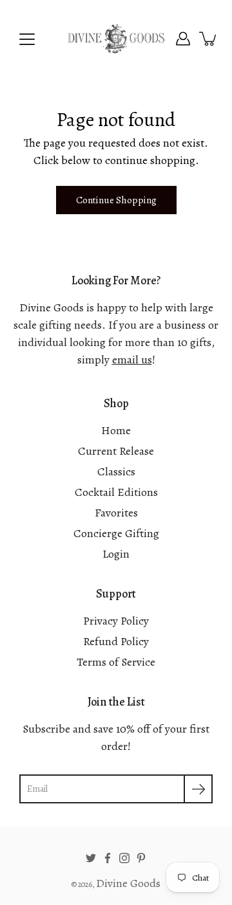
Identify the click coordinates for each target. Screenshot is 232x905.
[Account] (183, 38)
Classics (116, 471)
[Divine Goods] (116, 38)
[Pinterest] (141, 858)
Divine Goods (128, 883)
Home (116, 430)
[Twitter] (91, 858)
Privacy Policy (116, 620)
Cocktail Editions (116, 492)
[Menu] (27, 39)
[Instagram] (124, 858)
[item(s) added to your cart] (208, 38)
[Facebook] (107, 858)
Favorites (116, 512)
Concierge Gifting (116, 533)
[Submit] (198, 788)
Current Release (116, 451)
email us (132, 359)
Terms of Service (116, 662)
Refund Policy (116, 641)
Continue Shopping (116, 199)
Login (116, 554)
